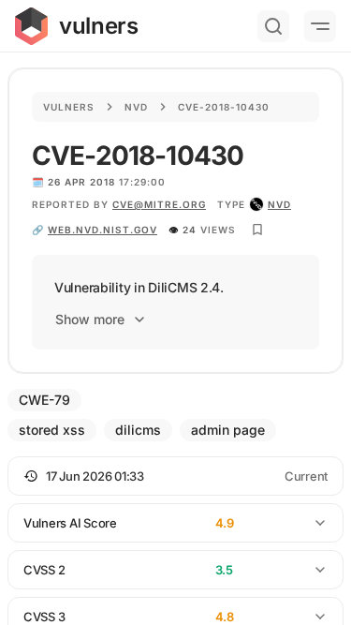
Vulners (69, 106)
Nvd (136, 106)
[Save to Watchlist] (257, 229)
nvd (279, 204)
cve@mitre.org (159, 204)
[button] (175, 476)
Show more (89, 319)
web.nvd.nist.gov (102, 229)
